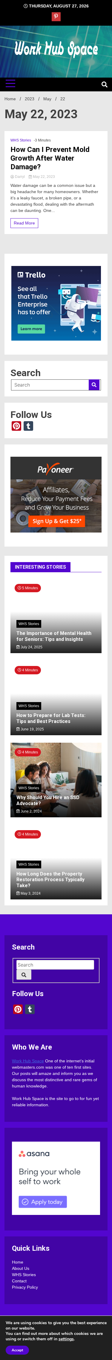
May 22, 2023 (43, 177)
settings (66, 1339)
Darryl (20, 177)
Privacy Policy (25, 1287)
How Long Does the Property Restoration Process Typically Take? (50, 879)
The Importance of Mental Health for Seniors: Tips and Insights (53, 636)
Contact (19, 1281)
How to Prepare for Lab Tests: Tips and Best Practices (50, 718)
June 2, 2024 (31, 811)
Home (17, 1262)
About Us (20, 1268)
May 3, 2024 (30, 893)
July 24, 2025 (31, 647)
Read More (24, 223)
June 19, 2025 (32, 729)
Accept (17, 1350)
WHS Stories (20, 140)
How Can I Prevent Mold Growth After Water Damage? (50, 158)
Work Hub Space (28, 1061)
